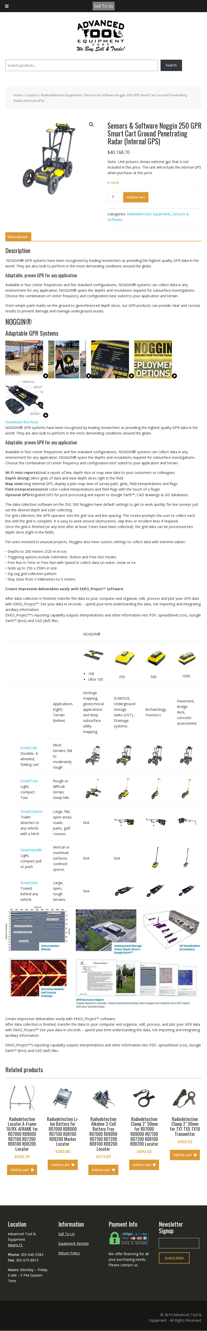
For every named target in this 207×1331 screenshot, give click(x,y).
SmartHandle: (31, 849)
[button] (91, 124)
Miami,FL (15, 1245)
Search (171, 65)
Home (18, 95)
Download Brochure (21, 422)
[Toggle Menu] (7, 6)
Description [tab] (18, 236)
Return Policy (69, 1253)
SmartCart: (29, 747)
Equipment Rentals (73, 1243)
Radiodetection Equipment (61, 95)
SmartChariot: (31, 811)
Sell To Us (103, 6)
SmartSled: (29, 882)
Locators (31, 95)
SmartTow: (29, 780)
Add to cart (136, 197)
